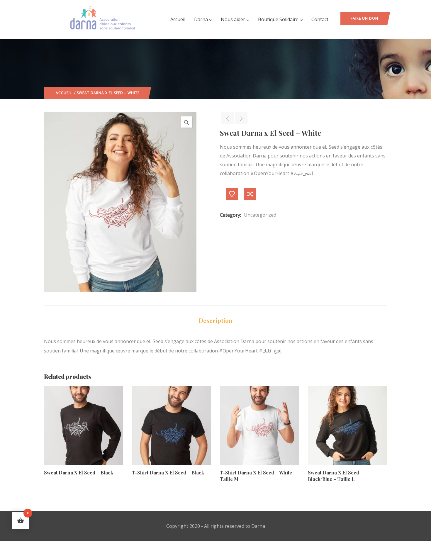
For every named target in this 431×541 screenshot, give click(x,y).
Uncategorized (260, 215)
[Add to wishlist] (232, 194)
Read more (46, 437)
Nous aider (233, 19)
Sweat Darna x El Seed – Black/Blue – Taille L (335, 475)
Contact (319, 19)
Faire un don (364, 18)
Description (216, 320)
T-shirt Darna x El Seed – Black (168, 472)
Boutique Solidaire (278, 19)
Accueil (177, 19)
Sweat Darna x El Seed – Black (78, 472)
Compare (250, 194)
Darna (201, 19)
